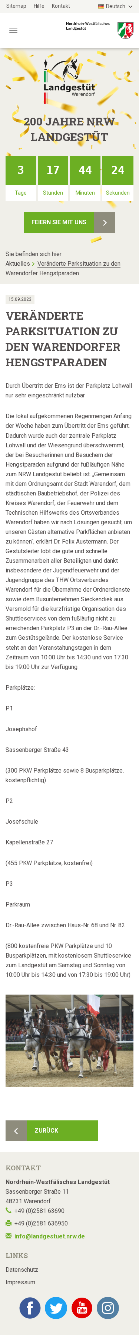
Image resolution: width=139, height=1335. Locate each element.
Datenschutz (22, 1269)
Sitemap (16, 6)
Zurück (46, 1130)
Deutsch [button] (116, 6)
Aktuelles (18, 263)
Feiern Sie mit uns (59, 222)
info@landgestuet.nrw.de (49, 1236)
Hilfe (39, 6)
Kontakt (61, 6)
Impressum (20, 1282)
